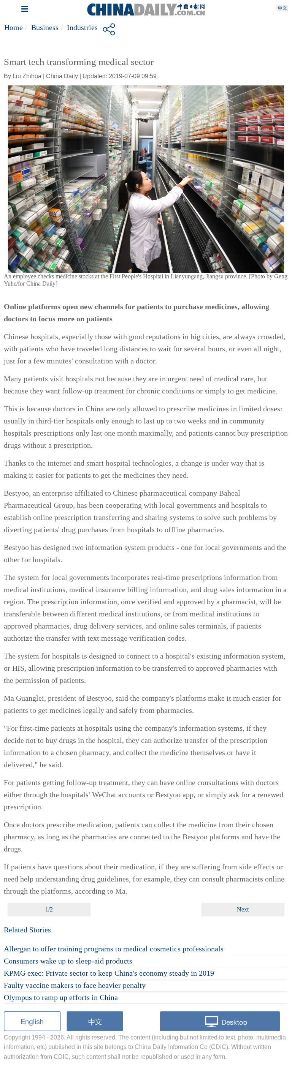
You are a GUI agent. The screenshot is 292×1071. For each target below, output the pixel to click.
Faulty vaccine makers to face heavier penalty (75, 985)
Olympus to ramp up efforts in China (61, 997)
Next (243, 909)
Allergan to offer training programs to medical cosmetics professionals (114, 949)
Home (13, 27)
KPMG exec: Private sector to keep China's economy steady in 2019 (109, 973)
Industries (82, 27)
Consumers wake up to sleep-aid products (68, 961)
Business (45, 27)
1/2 (49, 909)
